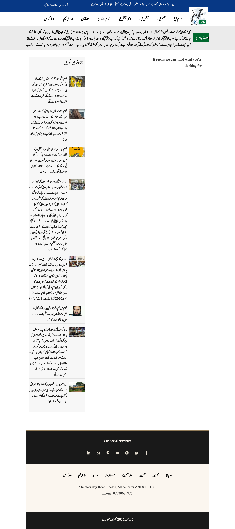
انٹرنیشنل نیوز (124, 19)
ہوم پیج (178, 19)
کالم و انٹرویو (103, 19)
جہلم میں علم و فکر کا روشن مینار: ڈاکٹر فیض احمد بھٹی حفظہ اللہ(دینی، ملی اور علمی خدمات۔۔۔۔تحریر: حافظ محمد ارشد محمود (49, 308)
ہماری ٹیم (68, 19)
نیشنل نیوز (144, 19)
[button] (208, 34)
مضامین (85, 19)
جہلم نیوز (161, 19)
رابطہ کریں (49, 19)
